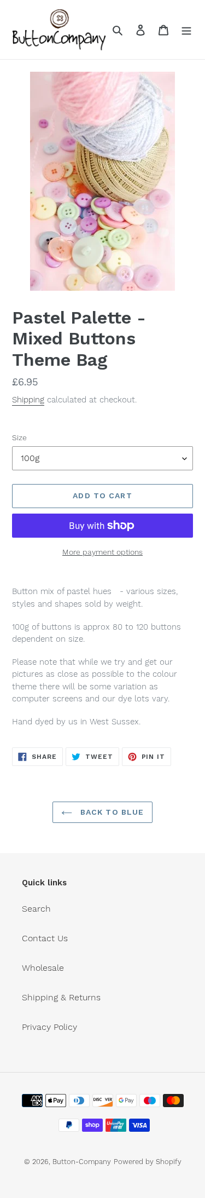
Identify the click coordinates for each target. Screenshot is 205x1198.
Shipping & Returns (61, 997)
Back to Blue (111, 812)
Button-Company (81, 1161)
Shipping (28, 400)
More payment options (102, 552)
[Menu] (186, 30)
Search (36, 908)
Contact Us (45, 938)
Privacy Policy (49, 1027)
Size (19, 437)
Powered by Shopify (147, 1161)
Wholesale (43, 968)
